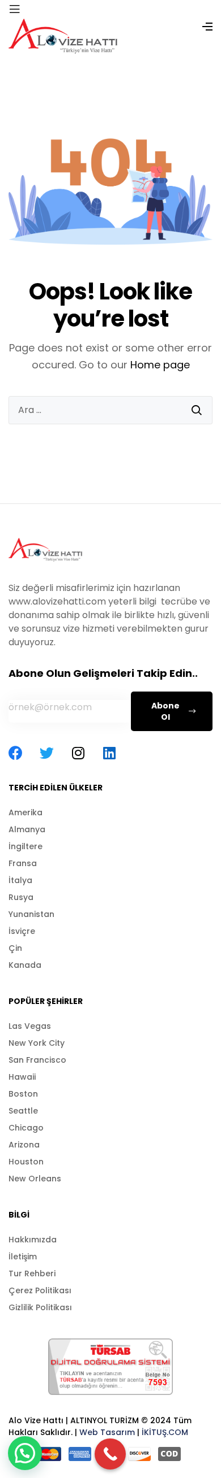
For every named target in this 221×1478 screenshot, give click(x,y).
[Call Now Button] (110, 1454)
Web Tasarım (107, 1432)
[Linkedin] (109, 753)
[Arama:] (110, 410)
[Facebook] (15, 753)
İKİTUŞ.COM (165, 1432)
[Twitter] (47, 753)
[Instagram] (78, 753)
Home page (160, 365)
